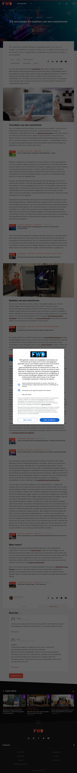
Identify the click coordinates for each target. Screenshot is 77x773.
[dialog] (38, 386)
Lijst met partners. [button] (46, 404)
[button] (38, 394)
